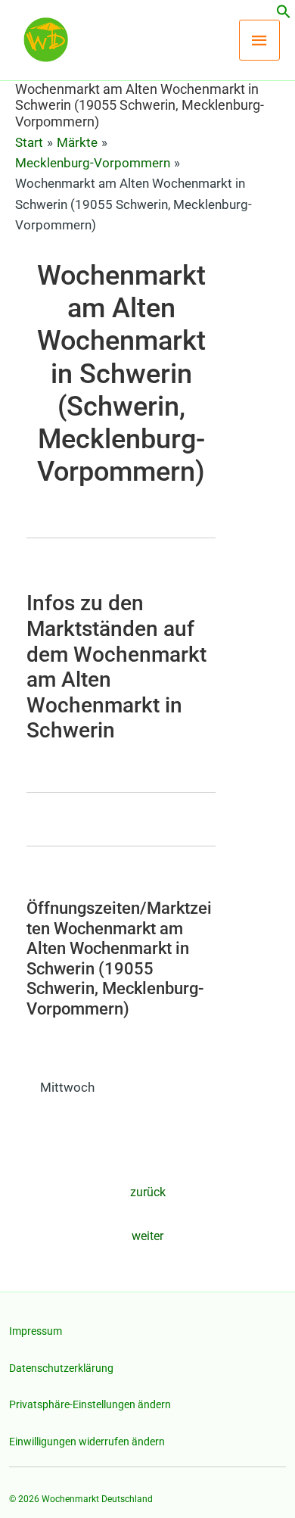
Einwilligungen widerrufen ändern (87, 1441)
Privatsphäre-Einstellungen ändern (90, 1404)
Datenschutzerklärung (61, 1368)
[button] (283, 14)
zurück (148, 1192)
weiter (147, 1236)
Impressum (35, 1331)
